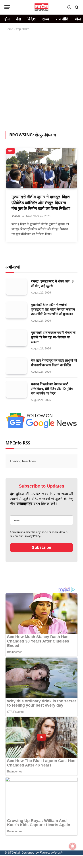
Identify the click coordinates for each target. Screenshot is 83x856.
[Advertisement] (41, 79)
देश (18, 18)
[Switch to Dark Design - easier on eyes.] (69, 7)
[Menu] (7, 7)
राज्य (46, 18)
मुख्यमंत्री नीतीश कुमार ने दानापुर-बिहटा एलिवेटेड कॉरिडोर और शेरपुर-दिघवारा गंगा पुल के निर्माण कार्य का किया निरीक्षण (41, 202)
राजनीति (62, 18)
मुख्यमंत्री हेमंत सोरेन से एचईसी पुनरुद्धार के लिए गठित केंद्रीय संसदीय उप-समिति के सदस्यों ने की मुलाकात (53, 309)
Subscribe (41, 547)
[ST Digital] (41, 7)
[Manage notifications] (72, 846)
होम (7, 18)
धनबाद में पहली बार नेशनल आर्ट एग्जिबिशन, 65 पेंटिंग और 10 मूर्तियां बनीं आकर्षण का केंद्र (52, 388)
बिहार (10, 151)
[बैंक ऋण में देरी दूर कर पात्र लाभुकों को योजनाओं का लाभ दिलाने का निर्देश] (16, 366)
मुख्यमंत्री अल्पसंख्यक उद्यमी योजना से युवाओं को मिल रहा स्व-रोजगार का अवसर (53, 337)
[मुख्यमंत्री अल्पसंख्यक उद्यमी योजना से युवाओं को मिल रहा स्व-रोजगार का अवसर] (16, 338)
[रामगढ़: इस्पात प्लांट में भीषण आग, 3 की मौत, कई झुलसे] (16, 286)
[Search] (76, 7)
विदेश (31, 18)
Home (9, 29)
